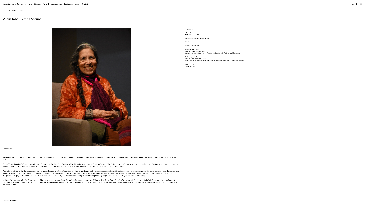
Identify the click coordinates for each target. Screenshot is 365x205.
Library (77, 4)
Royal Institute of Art (11, 4)
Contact (85, 4)
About (23, 4)
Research (46, 4)
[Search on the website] (357, 4)
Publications (68, 4)
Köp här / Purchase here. (192, 45)
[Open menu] (360, 4)
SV (353, 4)
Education (37, 4)
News (30, 4)
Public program (56, 4)
